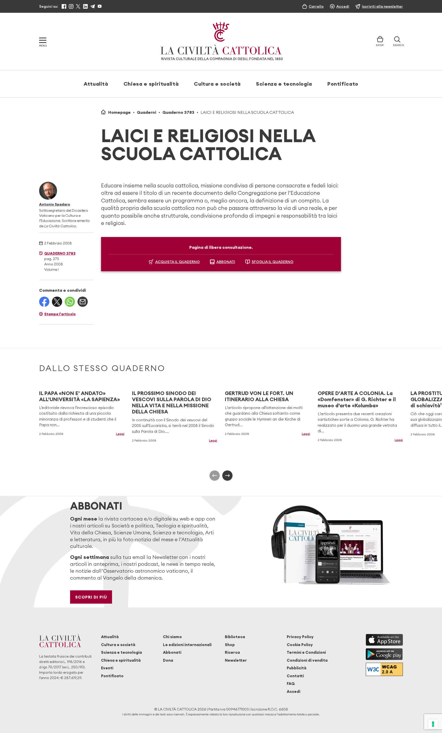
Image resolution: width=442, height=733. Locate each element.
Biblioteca (235, 636)
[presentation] (214, 475)
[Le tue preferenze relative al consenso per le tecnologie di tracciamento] (433, 724)
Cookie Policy (300, 644)
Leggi (120, 434)
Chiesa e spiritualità (151, 84)
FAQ (291, 683)
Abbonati (172, 652)
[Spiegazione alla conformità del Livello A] (384, 669)
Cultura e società (217, 84)
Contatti (295, 675)
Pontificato (342, 84)
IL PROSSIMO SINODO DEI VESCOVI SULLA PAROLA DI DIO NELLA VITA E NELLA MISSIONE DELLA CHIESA (171, 402)
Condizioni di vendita (307, 660)
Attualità (96, 84)
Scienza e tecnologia (284, 84)
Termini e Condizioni (306, 652)
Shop (230, 644)
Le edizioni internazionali (187, 644)
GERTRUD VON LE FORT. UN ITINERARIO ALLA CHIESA (259, 396)
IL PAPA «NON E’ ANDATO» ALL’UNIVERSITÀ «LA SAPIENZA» (79, 396)
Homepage (119, 112)
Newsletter (236, 660)
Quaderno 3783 (178, 112)
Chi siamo (172, 636)
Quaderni (146, 112)
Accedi (293, 691)
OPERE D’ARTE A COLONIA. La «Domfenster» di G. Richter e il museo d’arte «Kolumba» (357, 399)
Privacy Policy (300, 636)
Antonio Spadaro (54, 204)
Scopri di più (91, 597)
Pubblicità (296, 668)
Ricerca (232, 652)
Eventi (107, 668)
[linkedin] (85, 6)
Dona (168, 660)
